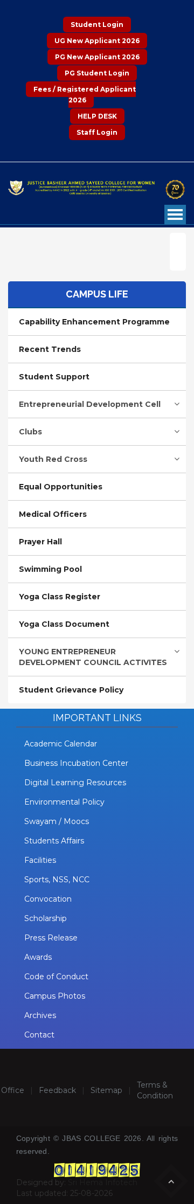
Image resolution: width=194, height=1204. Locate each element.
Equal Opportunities (60, 487)
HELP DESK (97, 116)
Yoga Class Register (59, 596)
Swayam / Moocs (56, 821)
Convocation (48, 899)
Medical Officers (53, 514)
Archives (40, 1015)
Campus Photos (54, 996)
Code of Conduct (56, 976)
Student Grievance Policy (71, 690)
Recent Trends (50, 349)
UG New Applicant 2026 (97, 41)
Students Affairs (54, 841)
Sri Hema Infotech (102, 1182)
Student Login (97, 24)
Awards (38, 957)
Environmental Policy (64, 802)
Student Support (54, 377)
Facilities (40, 860)
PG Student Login (97, 73)
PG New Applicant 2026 (97, 57)
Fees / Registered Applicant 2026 (84, 94)
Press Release (51, 938)
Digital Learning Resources (75, 782)
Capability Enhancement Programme (94, 322)
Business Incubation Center (76, 763)
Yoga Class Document (64, 624)
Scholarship (45, 918)
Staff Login (97, 132)
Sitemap (106, 1090)
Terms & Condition (155, 1090)
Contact (39, 1035)
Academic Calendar (60, 744)
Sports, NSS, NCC (56, 879)
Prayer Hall (40, 541)
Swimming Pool (50, 569)
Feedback (57, 1090)
